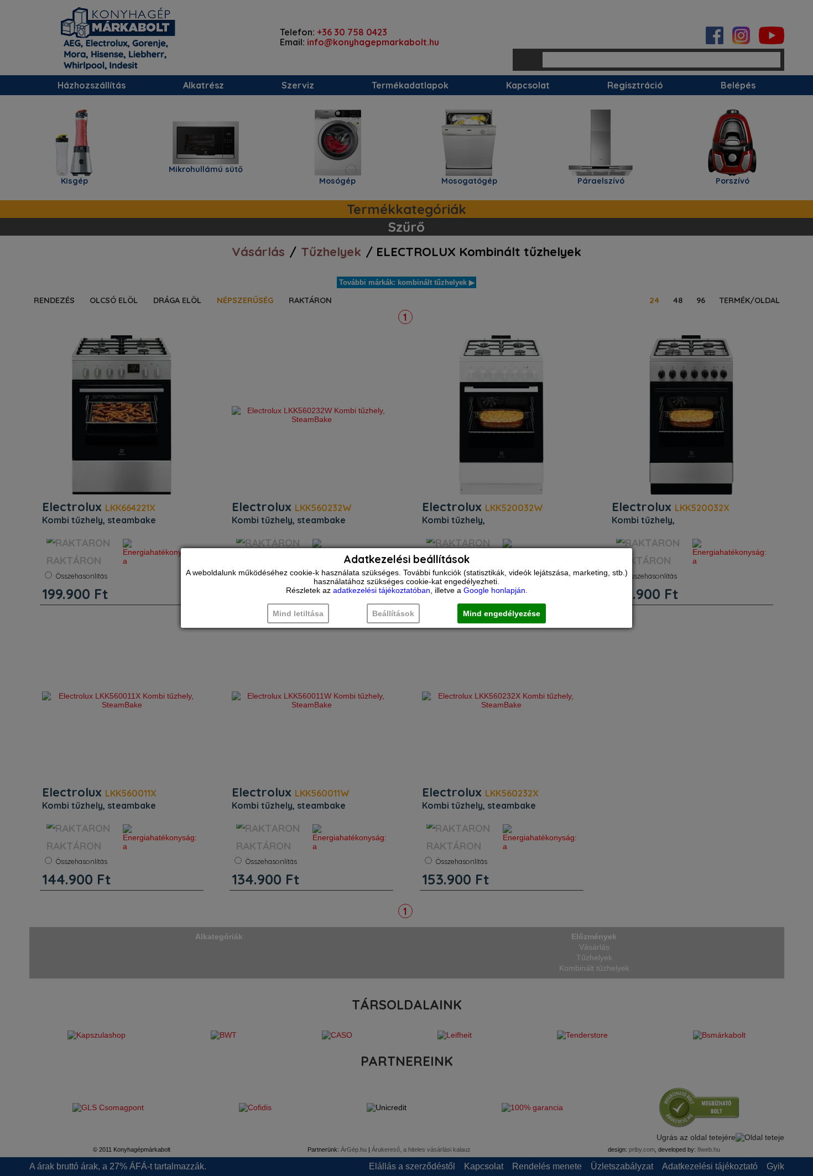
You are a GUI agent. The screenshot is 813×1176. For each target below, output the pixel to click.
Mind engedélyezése (501, 613)
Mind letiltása (298, 613)
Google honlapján (494, 590)
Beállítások (393, 613)
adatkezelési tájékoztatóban (381, 590)
